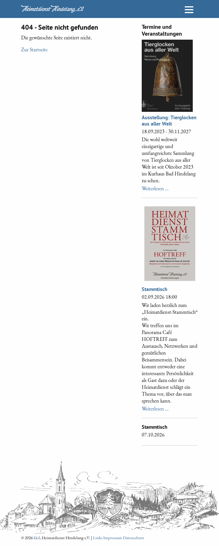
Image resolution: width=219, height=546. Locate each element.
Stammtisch (154, 289)
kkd (37, 537)
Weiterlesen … (155, 188)
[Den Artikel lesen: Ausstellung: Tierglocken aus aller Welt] (167, 74)
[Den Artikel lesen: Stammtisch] (170, 242)
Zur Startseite (34, 49)
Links (97, 537)
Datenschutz (133, 537)
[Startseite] (52, 9)
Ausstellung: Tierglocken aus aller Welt (169, 120)
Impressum (112, 537)
